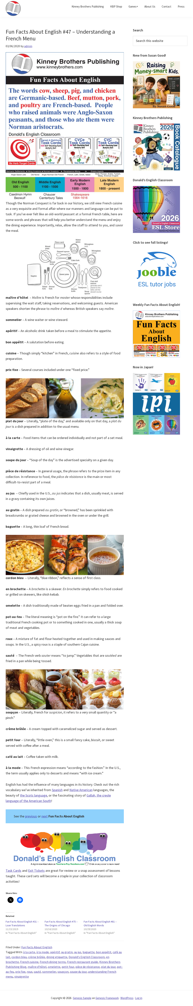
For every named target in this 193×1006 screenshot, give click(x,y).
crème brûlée (36, 957)
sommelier (49, 971)
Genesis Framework (107, 998)
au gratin (67, 952)
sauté (37, 971)
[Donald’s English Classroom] (156, 188)
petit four (68, 967)
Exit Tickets (36, 870)
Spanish (57, 790)
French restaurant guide (82, 962)
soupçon (63, 971)
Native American (81, 790)
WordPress (126, 998)
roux (29, 971)
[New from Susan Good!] (156, 63)
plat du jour (108, 967)
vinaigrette (21, 976)
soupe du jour (78, 971)
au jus (77, 952)
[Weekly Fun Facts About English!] (156, 313)
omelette (54, 967)
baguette (89, 952)
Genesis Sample (82, 998)
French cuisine (29, 962)
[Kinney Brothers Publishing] (156, 126)
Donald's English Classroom (87, 957)
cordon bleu (19, 957)
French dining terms (53, 962)
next (44, 816)
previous (31, 816)
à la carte (29, 952)
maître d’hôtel (37, 967)
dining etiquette (56, 957)
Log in (138, 998)
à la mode (42, 952)
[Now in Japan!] (156, 375)
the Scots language (33, 795)
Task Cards (13, 870)
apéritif (55, 952)
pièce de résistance (87, 967)
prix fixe (20, 971)
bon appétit (103, 952)
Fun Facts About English (36, 947)
